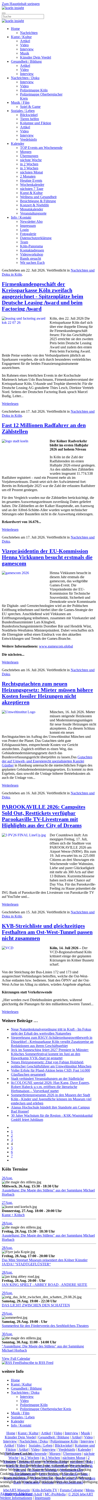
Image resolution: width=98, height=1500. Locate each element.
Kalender (17, 143)
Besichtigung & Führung (38, 201)
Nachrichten (29, 33)
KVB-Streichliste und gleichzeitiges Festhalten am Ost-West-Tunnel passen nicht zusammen (47, 932)
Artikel (25, 41)
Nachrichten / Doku (25, 78)
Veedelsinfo (28, 139)
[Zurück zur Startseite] (13, 8)
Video (24, 45)
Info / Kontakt (21, 217)
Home (15, 29)
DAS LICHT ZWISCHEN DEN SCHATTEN (36, 1305)
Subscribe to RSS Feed (36, 1363)
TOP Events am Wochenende (41, 148)
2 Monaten (28, 176)
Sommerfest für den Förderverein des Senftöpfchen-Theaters (45, 1326)
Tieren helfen (29, 119)
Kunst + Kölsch (13, 1215)
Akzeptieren (9, 1494)
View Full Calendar (16, 1358)
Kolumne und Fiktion (35, 123)
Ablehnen (25, 1494)
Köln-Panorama (31, 246)
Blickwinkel (29, 115)
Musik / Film (20, 102)
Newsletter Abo (31, 221)
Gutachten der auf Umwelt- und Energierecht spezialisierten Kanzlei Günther (47, 761)
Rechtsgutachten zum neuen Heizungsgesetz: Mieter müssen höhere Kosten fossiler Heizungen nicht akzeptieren (47, 693)
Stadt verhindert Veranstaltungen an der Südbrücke (47, 1078)
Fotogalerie (28, 234)
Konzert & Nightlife (34, 205)
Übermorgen (29, 156)
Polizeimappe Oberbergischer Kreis (45, 1409)
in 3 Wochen (29, 168)
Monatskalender (31, 209)
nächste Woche (31, 160)
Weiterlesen (10, 404)
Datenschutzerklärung (36, 238)
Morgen (25, 152)
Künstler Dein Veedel (35, 57)
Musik (24, 53)
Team (24, 242)
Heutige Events (31, 180)
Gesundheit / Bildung (26, 61)
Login (24, 230)
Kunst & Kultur (31, 193)
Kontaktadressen (32, 250)
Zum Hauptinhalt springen (21, 4)
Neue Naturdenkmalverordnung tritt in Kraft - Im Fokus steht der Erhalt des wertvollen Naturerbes (51, 1031)
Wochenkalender (32, 185)
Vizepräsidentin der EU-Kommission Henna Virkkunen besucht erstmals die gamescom (47, 557)
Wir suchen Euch (32, 262)
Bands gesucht (30, 258)
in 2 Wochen (29, 164)
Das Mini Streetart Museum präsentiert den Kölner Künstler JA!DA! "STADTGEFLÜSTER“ (45, 1262)
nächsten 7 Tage (31, 189)
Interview (27, 49)
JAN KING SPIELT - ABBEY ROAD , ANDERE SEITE (44, 1285)
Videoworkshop (31, 254)
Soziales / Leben (23, 111)
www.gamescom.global (56, 646)
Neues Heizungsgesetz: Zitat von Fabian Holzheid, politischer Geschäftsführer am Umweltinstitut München (51, 1064)
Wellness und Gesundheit (38, 197)
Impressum (28, 226)
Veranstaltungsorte (33, 213)
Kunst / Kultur (21, 37)
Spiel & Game (30, 107)
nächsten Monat (31, 172)
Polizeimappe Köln (34, 90)
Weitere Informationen (16, 1498)
